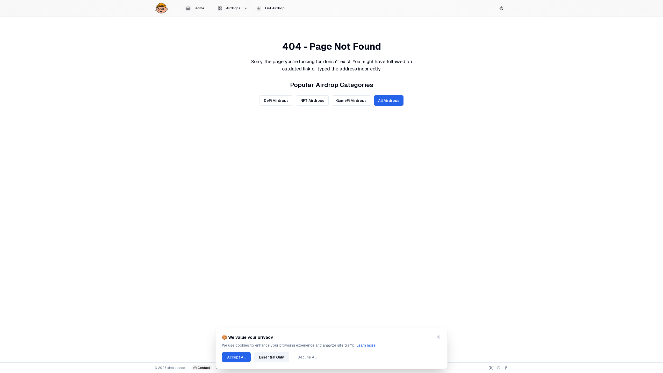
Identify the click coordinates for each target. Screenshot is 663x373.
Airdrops (233, 8)
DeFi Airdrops (276, 100)
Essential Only (271, 357)
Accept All (236, 357)
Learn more (366, 345)
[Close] (438, 337)
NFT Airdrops (312, 100)
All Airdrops (388, 100)
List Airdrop (275, 8)
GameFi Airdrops (351, 100)
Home (199, 8)
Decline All (307, 357)
